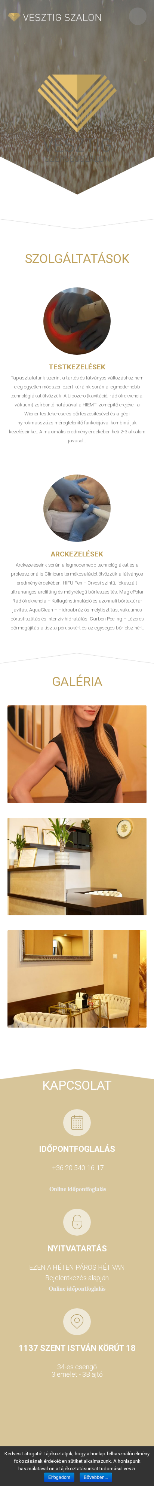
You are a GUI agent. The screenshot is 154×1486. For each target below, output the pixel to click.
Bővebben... (96, 1477)
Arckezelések (77, 554)
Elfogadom (59, 1477)
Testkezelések (77, 367)
